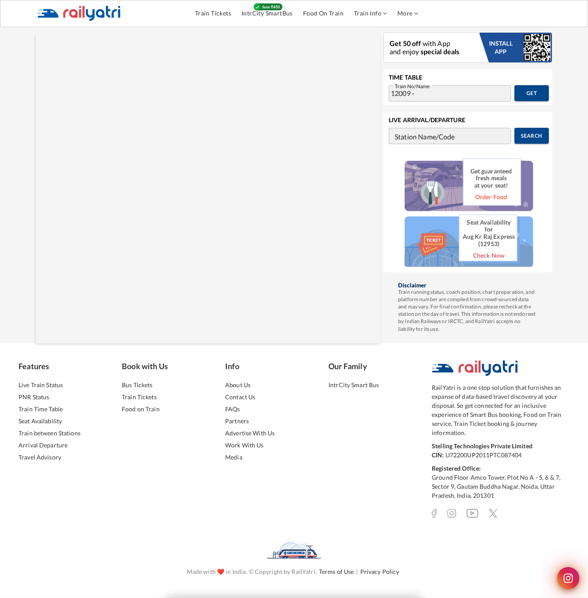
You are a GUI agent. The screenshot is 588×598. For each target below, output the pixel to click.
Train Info (367, 13)
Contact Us (240, 397)
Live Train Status (41, 384)
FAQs (232, 409)
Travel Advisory (40, 457)
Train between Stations (49, 433)
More (405, 13)
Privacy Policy (379, 571)
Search (531, 136)
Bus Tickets (137, 384)
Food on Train (141, 409)
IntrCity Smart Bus (353, 384)
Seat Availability (40, 421)
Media (233, 457)
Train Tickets (213, 13)
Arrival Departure (43, 445)
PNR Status (34, 397)
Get (531, 93)
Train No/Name (412, 86)
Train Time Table (41, 409)
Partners (237, 421)
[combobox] (441, 93)
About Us (238, 384)
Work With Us (244, 445)
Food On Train (323, 13)
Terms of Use (336, 571)
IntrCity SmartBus (267, 13)
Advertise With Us (250, 433)
